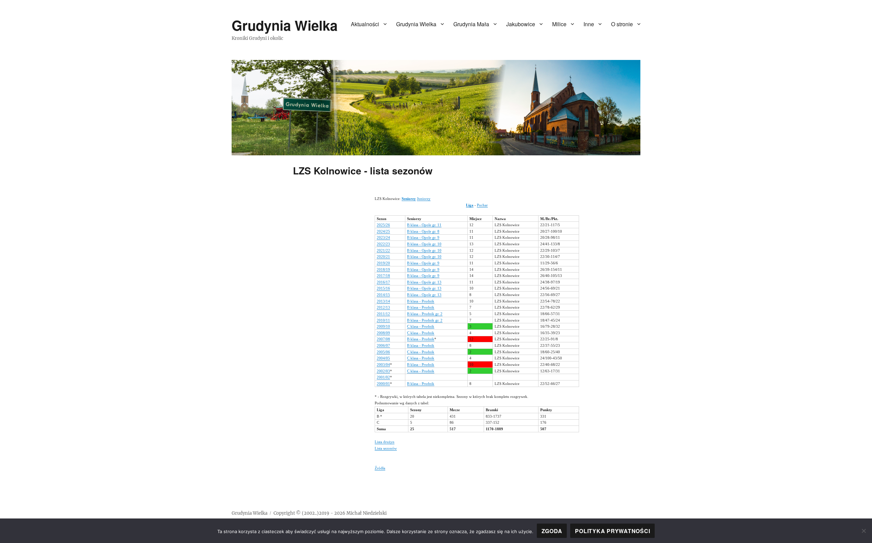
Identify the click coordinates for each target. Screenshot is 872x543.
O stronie (622, 24)
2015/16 (383, 288)
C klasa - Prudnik (420, 326)
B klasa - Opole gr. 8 (423, 231)
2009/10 (383, 326)
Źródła (380, 468)
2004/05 (383, 358)
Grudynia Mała (471, 24)
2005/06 (383, 352)
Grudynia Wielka (285, 25)
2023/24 (383, 237)
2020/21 (383, 256)
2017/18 (383, 276)
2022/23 (383, 244)
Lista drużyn (384, 442)
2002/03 (383, 371)
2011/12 (383, 314)
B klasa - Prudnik (420, 301)
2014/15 (383, 295)
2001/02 (383, 377)
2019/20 (383, 263)
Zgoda (552, 531)
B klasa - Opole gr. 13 (424, 282)
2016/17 (383, 282)
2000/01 (383, 384)
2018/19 (383, 269)
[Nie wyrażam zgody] (863, 530)
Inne (588, 24)
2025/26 (383, 225)
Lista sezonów (386, 448)
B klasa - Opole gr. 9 (423, 237)
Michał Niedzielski (366, 513)
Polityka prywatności (612, 531)
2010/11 (383, 320)
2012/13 (383, 307)
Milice (559, 24)
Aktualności (365, 24)
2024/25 (383, 231)
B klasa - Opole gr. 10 (424, 244)
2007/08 (383, 339)
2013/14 (383, 301)
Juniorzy (424, 199)
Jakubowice (520, 24)
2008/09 (383, 333)
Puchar (482, 205)
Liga (469, 205)
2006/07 (383, 345)
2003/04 (383, 364)
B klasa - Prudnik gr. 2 (424, 314)
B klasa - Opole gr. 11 (424, 225)
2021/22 (383, 250)
